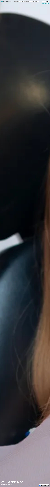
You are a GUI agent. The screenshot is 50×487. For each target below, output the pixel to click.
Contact (37, 1)
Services (17, 1)
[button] (17, 1)
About (20, 1)
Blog (35, 1)
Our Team (33, 1)
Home (15, 1)
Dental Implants (28, 1)
